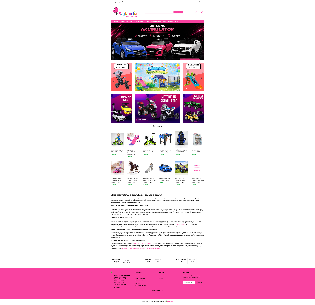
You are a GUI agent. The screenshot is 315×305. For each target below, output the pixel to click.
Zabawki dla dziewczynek (153, 21)
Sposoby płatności (139, 280)
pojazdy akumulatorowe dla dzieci (142, 243)
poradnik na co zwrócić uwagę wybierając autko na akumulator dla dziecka (141, 248)
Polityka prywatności (140, 285)
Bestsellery (124, 21)
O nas (160, 275)
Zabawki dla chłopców (136, 21)
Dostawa (137, 275)
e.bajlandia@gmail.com (120, 284)
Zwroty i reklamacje (140, 278)
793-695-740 (117, 287)
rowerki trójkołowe (180, 224)
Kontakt (170, 21)
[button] (138, 272)
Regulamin (137, 283)
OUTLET (177, 21)
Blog (164, 21)
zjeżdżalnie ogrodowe (174, 222)
